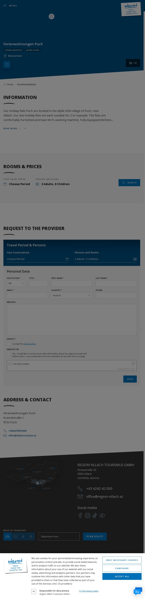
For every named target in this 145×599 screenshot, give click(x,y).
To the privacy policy (88, 591)
